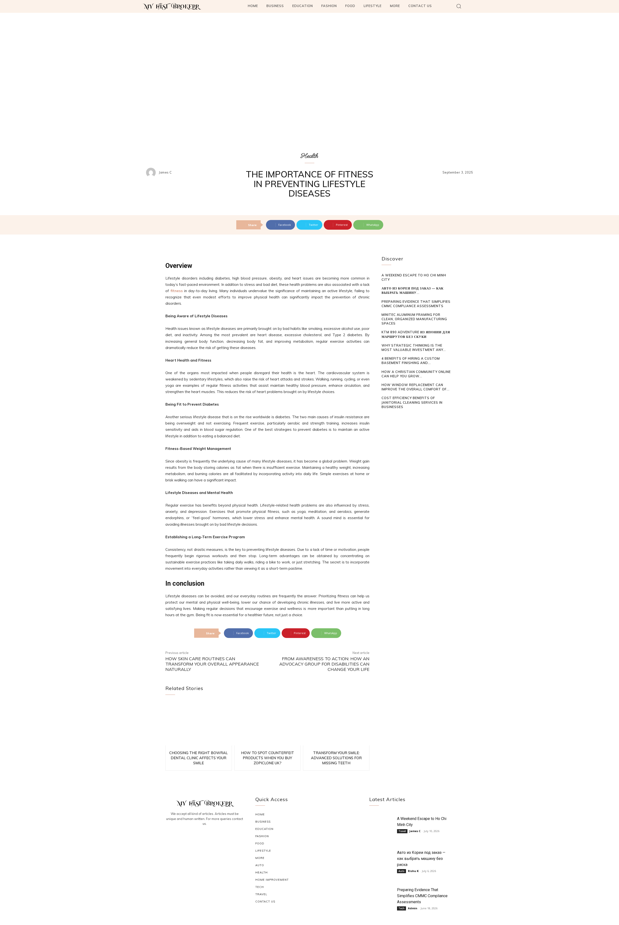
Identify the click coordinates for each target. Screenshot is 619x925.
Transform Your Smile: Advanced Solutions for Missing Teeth (336, 758)
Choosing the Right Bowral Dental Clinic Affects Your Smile (198, 758)
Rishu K (413, 871)
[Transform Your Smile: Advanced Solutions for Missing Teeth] (336, 723)
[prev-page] (385, 416)
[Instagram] (204, 837)
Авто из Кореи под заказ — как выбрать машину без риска (421, 858)
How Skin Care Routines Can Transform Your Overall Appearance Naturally (212, 664)
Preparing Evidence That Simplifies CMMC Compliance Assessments (422, 895)
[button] (458, 5)
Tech (401, 908)
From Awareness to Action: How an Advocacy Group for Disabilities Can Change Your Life (324, 664)
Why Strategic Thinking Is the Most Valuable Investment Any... (414, 347)
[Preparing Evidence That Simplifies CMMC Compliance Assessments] (382, 897)
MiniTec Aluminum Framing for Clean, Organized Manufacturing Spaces (414, 319)
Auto (401, 871)
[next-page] (392, 416)
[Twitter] (216, 837)
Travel (402, 831)
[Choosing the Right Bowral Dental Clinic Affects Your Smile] (198, 723)
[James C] (152, 172)
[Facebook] (193, 837)
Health (309, 156)
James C (165, 172)
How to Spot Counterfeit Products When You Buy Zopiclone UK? (267, 758)
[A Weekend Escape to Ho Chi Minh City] (382, 826)
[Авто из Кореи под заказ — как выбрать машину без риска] (382, 859)
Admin (412, 908)
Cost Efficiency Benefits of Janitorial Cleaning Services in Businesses (412, 402)
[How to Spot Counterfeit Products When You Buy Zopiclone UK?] (267, 723)
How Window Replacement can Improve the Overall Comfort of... (416, 387)
